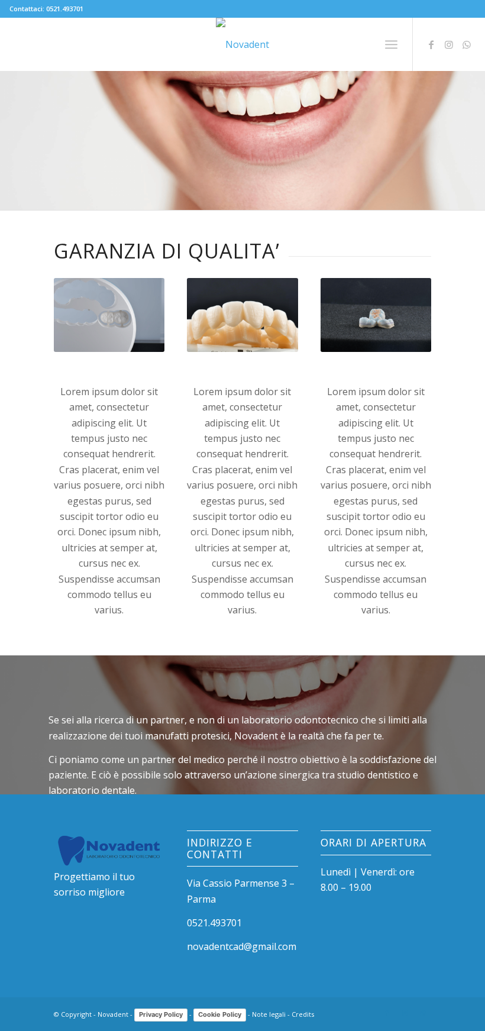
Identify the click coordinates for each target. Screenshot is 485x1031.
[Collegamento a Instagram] (449, 44)
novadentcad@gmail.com (241, 946)
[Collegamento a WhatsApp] (467, 44)
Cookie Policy (219, 1014)
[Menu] (391, 44)
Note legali (269, 1014)
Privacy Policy (161, 1014)
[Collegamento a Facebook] (431, 44)
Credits (303, 1014)
